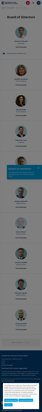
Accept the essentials (26, 400)
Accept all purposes (11, 400)
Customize (8, 405)
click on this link (26, 396)
